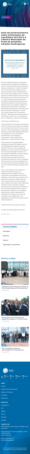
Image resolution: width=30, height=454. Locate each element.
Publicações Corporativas (11, 244)
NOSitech (6, 236)
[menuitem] (15, 386)
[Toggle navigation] (28, 4)
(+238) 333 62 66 (5, 433)
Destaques (6, 231)
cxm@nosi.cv (8, 435)
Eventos (5, 240)
